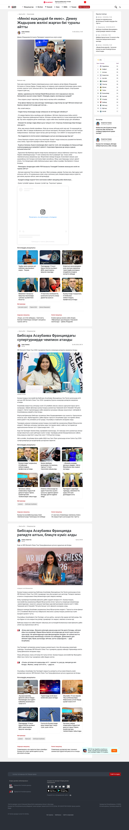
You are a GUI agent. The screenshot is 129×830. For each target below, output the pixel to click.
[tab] (100, 60)
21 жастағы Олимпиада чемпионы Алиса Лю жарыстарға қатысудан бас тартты (65, 516)
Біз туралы (50, 815)
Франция (28, 738)
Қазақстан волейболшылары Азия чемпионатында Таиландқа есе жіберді (31, 516)
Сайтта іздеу (115, 774)
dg (70, 795)
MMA (65, 7)
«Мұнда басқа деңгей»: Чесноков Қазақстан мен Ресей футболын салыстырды (106, 49)
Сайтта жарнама (68, 815)
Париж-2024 (33, 307)
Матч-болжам (84, 7)
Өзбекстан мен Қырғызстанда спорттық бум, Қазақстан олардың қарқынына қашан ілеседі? (106, 130)
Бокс (58, 7)
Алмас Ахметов (26, 539)
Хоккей (49, 7)
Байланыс (58, 815)
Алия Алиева (26, 31)
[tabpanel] (107, 88)
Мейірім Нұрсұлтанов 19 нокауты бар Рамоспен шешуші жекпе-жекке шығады (107, 39)
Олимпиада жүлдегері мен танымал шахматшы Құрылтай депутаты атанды (65, 750)
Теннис (73, 7)
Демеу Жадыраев (44, 307)
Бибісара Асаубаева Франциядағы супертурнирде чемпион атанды (106, 30)
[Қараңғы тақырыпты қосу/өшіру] (120, 7)
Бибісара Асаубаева (31, 504)
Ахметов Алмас (106, 123)
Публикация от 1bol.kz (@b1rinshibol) (42, 241)
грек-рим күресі (22, 307)
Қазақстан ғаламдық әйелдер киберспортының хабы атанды (106, 145)
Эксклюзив (30, 14)
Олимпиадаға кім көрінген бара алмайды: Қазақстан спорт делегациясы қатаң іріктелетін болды (32, 751)
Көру (114, 750)
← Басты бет (21, 14)
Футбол (40, 7)
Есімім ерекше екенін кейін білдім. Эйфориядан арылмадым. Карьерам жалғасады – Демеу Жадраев (64, 320)
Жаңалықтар (29, 7)
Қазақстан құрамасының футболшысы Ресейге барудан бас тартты (106, 21)
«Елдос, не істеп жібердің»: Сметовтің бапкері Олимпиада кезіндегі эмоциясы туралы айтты (31, 320)
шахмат (20, 504)
